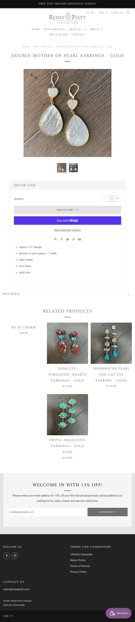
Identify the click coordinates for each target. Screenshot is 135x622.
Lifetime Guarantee (81, 554)
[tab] (61, 167)
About (95, 29)
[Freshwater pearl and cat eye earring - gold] (111, 343)
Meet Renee (59, 35)
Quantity (19, 198)
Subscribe (105, 512)
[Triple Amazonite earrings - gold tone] (67, 414)
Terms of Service (80, 566)
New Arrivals (54, 29)
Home (36, 29)
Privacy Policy (78, 571)
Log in (89, 13)
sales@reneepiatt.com (16, 589)
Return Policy (78, 560)
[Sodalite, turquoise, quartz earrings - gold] (67, 343)
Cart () (117, 13)
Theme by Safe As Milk (14, 605)
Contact (78, 35)
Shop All (76, 29)
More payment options (67, 230)
